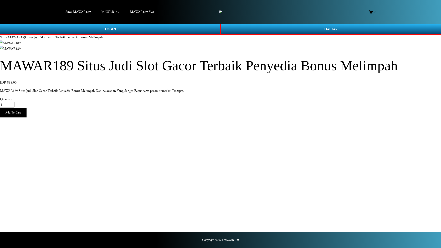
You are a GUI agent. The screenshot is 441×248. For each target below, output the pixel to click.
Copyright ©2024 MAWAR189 (220, 239)
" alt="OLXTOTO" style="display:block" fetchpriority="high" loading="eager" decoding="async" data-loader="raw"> (220, 12)
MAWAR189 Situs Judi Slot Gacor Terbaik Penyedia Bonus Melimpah (55, 37)
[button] (13, 113)
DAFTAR (330, 29)
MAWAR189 (9, 91)
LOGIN (110, 29)
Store (3, 37)
